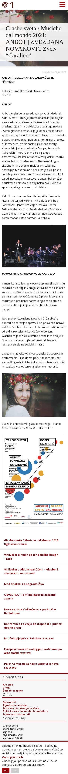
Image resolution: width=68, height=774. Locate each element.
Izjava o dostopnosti (16, 714)
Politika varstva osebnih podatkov (25, 711)
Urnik (6, 687)
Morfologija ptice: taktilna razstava (29, 638)
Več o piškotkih (12, 757)
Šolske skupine (13, 690)
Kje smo (8, 684)
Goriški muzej (7, 4)
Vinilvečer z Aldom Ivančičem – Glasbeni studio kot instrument (31, 571)
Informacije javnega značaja (21, 708)
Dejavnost (9, 702)
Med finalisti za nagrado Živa (24, 584)
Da (5, 770)
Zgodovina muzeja (15, 705)
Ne (14, 770)
